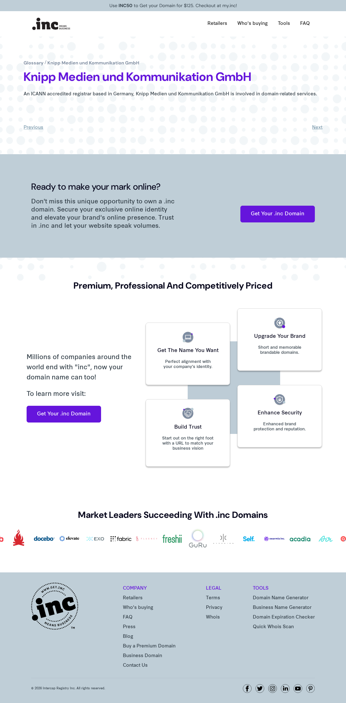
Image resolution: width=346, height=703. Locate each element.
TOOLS (260, 588)
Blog (128, 636)
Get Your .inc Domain (277, 214)
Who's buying (252, 23)
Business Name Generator (282, 607)
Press (129, 627)
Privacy (214, 607)
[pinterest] (310, 688)
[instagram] (272, 688)
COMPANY (135, 588)
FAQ (305, 23)
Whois (213, 617)
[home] (51, 24)
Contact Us (135, 665)
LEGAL (213, 588)
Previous (33, 127)
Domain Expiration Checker (284, 617)
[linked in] (285, 688)
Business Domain (142, 656)
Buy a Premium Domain (149, 646)
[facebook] (247, 688)
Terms (213, 598)
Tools (284, 23)
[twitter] (260, 688)
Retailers (217, 23)
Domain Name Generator (281, 598)
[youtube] (298, 688)
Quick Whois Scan (273, 627)
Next (317, 127)
